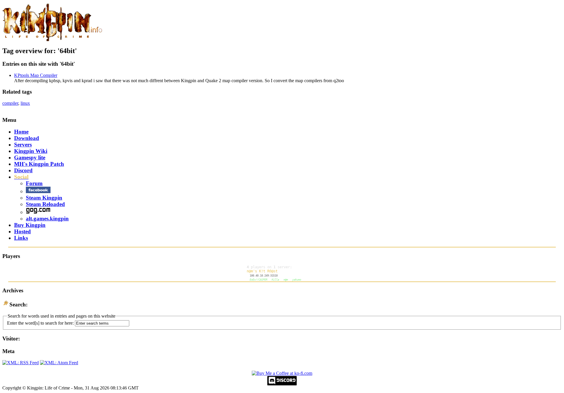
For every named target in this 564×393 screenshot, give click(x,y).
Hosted (22, 231)
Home (21, 132)
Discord (23, 170)
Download (26, 138)
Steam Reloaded (45, 204)
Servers (23, 144)
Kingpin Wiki (30, 151)
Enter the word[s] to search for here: (40, 323)
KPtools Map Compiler (35, 75)
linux (25, 103)
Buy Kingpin (30, 225)
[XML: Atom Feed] (59, 362)
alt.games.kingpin (47, 218)
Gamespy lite (29, 157)
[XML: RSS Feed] (20, 362)
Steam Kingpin (44, 198)
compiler (10, 103)
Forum (34, 183)
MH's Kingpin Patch (39, 164)
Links (21, 238)
